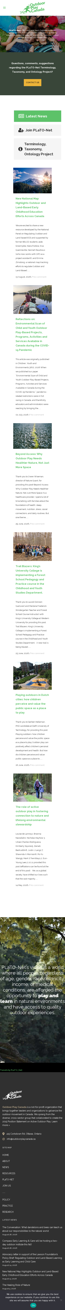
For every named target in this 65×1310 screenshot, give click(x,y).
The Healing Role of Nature (16, 1285)
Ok (33, 1305)
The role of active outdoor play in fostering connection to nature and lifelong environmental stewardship (32, 815)
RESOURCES (8, 1173)
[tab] (38, 116)
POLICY (6, 1199)
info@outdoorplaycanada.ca (21, 1139)
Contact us (32, 82)
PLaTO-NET (8, 1179)
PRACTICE (7, 1206)
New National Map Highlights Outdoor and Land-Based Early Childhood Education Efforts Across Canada (31, 207)
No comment (39, 277)
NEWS (5, 1167)
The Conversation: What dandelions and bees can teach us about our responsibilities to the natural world (32, 1229)
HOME (5, 1155)
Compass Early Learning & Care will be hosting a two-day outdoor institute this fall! (30, 1243)
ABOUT (6, 1161)
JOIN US (6, 1185)
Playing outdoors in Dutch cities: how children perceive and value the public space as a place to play (32, 704)
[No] (61, 1300)
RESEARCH (8, 1212)
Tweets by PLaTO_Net (11, 1070)
